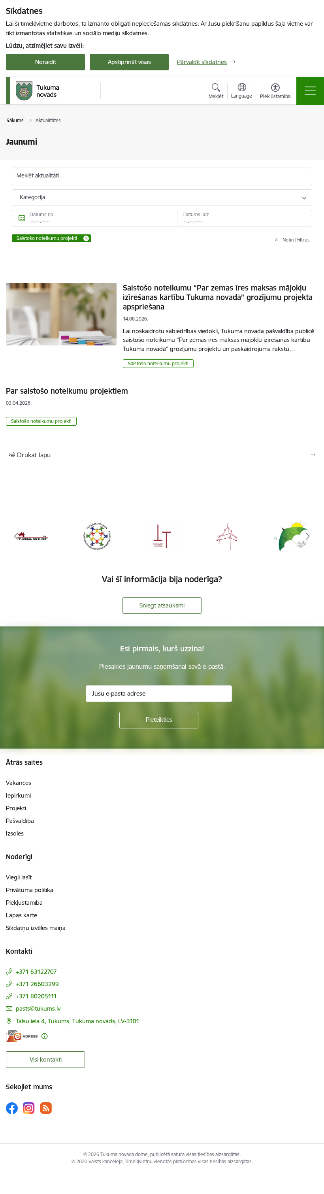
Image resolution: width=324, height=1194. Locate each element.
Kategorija (32, 197)
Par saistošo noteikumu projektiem (67, 391)
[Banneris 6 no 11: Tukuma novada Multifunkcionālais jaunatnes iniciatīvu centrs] (97, 535)
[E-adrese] (22, 1036)
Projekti (16, 808)
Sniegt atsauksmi (162, 605)
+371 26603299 (37, 984)
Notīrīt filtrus (296, 240)
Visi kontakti (46, 1059)
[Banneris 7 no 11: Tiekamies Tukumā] (162, 535)
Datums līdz (196, 214)
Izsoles (15, 833)
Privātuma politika (29, 890)
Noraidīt (45, 62)
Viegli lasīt (19, 877)
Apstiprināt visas (129, 62)
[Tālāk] (308, 536)
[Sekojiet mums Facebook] (12, 1108)
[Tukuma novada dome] (37, 90)
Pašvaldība (20, 820)
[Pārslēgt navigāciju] (310, 91)
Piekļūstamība (24, 902)
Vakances (18, 783)
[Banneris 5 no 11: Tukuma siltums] (32, 535)
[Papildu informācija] (44, 1036)
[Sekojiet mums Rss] (46, 1108)
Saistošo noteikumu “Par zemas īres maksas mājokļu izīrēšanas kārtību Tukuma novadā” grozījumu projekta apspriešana (218, 297)
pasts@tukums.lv (38, 1008)
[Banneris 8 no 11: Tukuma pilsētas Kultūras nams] (227, 535)
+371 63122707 (36, 971)
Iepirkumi (18, 795)
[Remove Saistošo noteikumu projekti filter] (86, 238)
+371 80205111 (36, 996)
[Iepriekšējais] (16, 536)
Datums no (41, 214)
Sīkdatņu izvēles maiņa (36, 928)
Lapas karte (21, 915)
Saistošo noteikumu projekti (158, 363)
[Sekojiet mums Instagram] (29, 1108)
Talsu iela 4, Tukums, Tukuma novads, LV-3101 (77, 1021)
